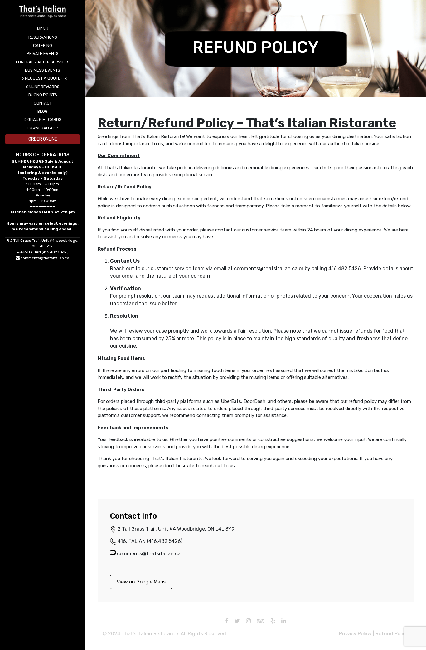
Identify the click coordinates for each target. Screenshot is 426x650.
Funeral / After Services (43, 62)
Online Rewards (43, 86)
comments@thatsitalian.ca (45, 258)
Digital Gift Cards (42, 119)
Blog (42, 111)
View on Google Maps (141, 582)
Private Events (43, 53)
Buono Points (42, 94)
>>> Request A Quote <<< (42, 78)
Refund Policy (392, 634)
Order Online (42, 139)
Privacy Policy (355, 634)
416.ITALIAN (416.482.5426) (44, 252)
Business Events (42, 70)
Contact (43, 103)
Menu (42, 29)
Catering (42, 45)
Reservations (42, 37)
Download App (42, 128)
